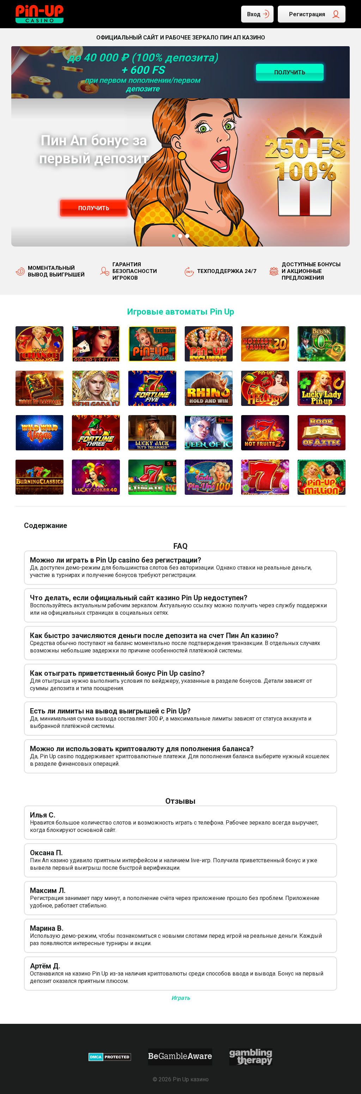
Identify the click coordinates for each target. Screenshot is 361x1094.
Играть (180, 998)
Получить (93, 208)
